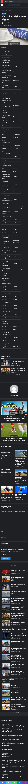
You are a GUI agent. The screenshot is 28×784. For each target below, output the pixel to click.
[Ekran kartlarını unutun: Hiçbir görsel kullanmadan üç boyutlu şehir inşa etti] (6, 636)
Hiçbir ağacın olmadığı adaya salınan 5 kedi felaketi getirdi (17, 607)
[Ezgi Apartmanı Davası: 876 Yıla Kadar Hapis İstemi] (6, 601)
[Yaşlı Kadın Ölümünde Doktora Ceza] (6, 666)
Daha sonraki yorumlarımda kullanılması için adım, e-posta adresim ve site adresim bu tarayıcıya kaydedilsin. (13, 552)
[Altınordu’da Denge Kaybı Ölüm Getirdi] (6, 650)
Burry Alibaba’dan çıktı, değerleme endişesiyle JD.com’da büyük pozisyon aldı (6, 454)
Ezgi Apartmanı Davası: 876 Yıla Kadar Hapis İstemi (18, 600)
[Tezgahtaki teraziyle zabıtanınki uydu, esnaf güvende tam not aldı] (7, 489)
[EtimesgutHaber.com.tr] (14, 5)
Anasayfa (5, 10)
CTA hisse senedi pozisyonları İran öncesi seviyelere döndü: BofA (6, 472)
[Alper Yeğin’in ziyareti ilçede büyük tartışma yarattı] (6, 579)
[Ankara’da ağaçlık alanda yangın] (6, 594)
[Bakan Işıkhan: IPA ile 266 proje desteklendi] (21, 489)
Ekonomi (10, 10)
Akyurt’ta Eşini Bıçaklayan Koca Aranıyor (18, 691)
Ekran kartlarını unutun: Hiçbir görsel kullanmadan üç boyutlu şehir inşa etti (18, 635)
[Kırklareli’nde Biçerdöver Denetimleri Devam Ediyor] (21, 472)
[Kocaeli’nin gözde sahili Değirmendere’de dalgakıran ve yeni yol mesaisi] (21, 453)
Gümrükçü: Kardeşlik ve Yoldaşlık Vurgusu (18, 571)
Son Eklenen (14, 565)
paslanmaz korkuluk (14, 712)
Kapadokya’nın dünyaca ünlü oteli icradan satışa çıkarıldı (18, 371)
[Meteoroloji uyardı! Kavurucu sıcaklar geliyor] (6, 673)
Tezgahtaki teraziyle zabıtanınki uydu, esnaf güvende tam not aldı (7, 497)
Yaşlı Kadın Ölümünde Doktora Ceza (17, 665)
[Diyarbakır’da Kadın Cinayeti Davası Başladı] (6, 623)
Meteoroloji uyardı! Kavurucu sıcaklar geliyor (18, 672)
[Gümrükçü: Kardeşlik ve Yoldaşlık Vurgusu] (6, 572)
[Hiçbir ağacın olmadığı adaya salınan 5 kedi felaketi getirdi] (6, 608)
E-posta (3, 537)
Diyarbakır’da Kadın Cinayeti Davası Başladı (18, 621)
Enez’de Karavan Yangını (18, 641)
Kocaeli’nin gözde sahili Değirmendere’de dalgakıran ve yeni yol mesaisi (20, 461)
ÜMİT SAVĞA (6, 23)
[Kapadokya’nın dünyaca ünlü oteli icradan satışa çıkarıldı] (5, 371)
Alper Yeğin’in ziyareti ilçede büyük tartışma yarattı (17, 578)
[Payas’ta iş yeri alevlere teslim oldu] (5, 363)
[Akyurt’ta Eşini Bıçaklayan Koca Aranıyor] (6, 693)
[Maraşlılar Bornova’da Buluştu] (6, 686)
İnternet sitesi (4, 543)
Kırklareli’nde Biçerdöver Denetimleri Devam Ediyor (20, 479)
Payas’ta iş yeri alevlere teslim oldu (12, 1)
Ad (2, 531)
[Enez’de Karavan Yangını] (6, 643)
